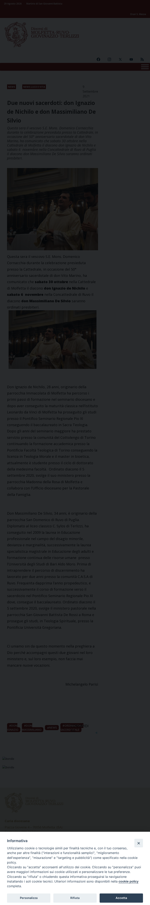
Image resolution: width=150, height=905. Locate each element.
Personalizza (29, 898)
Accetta (121, 898)
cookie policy (128, 881)
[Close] (138, 843)
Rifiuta (74, 898)
